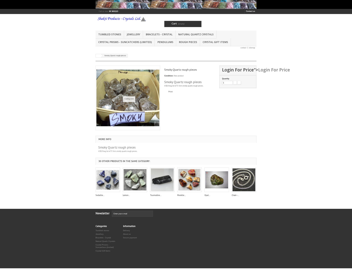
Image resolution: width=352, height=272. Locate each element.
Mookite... (181, 195)
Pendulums (165, 42)
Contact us (250, 11)
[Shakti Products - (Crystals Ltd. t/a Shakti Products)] (121, 19)
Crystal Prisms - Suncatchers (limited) (125, 42)
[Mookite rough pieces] (189, 180)
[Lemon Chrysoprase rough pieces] (135, 180)
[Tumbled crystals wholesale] (176, 4)
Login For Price (274, 70)
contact (243, 48)
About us (127, 234)
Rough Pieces (188, 42)
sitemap (252, 48)
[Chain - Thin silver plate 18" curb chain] (244, 180)
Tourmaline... (155, 195)
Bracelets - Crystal (159, 34)
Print (170, 92)
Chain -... (235, 195)
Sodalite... (100, 195)
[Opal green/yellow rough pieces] (216, 180)
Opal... (207, 195)
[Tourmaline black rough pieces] (162, 180)
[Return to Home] (98, 55)
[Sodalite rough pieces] (108, 180)
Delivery (126, 231)
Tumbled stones (109, 34)
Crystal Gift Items (215, 42)
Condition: (168, 76)
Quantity (225, 79)
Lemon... (126, 195)
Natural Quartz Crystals (196, 34)
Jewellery (133, 34)
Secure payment (130, 238)
